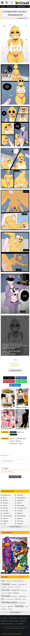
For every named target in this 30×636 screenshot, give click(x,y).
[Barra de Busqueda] (7, 2)
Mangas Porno (15, 596)
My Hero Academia (9, 599)
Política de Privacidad (7, 623)
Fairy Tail (19, 503)
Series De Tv (3, 606)
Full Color (12, 441)
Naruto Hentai (18, 599)
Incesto (3, 6)
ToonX (4, 523)
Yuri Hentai (20, 523)
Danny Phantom (11, 6)
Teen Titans (20, 521)
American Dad (6, 495)
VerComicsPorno (21, 497)
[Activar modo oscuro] (11, 3)
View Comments (15, 476)
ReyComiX (5, 18)
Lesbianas (16, 593)
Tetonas (20, 443)
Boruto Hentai (20, 505)
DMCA (4, 621)
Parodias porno (13, 443)
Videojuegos (10, 609)
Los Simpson (6, 513)
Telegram (12, 432)
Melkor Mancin (22, 6)
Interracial (5, 510)
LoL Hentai (19, 510)
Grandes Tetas (24, 590)
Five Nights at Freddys (20, 438)
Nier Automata (10, 587)
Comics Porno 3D (18, 581)
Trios (26, 606)
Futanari (5, 505)
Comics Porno (12, 18)
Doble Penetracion (22, 584)
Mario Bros (20, 513)
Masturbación (22, 596)
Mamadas (18, 441)
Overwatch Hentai (7, 516)
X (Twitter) (12, 434)
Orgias (24, 599)
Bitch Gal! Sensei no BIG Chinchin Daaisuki (8, 428)
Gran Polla (3, 593)
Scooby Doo (15, 590)
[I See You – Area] (8, 406)
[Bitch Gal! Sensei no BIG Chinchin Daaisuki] (8, 427)
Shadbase (5, 521)
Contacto (4, 618)
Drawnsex (5, 503)
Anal (3, 581)
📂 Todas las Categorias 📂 (15, 526)
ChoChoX (5, 500)
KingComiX (9, 581)
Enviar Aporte (13, 618)
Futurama (5, 508)
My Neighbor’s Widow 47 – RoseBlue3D (22, 428)
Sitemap (24, 621)
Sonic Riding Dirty (15, 573)
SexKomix (14, 584)
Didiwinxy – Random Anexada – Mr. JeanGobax (22, 407)
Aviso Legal (23, 618)
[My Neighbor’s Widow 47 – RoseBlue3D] (22, 427)
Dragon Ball (20, 500)
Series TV (10, 606)
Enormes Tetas (18, 587)
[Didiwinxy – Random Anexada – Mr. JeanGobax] (22, 406)
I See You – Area (8, 407)
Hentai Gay (3, 609)
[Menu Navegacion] (2, 2)
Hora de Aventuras (22, 508)
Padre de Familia (21, 516)
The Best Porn (20, 623)
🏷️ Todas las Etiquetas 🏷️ (15, 612)
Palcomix (5, 518)
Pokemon (19, 518)
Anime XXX (20, 495)
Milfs (2, 599)
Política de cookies (13, 621)
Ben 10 (4, 497)
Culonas (12, 438)
